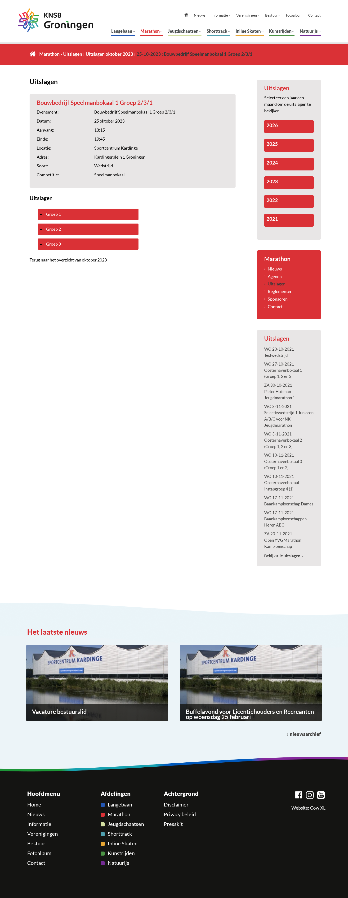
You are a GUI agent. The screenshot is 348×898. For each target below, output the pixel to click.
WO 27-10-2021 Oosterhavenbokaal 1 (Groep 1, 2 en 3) (283, 370)
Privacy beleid (180, 814)
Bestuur (271, 15)
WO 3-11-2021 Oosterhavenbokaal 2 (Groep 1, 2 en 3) (283, 440)
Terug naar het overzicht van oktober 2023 (68, 259)
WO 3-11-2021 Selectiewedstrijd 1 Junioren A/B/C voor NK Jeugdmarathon (288, 415)
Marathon (150, 31)
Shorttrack (217, 31)
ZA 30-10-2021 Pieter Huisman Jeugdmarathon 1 (279, 391)
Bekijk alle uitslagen (282, 556)
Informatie (219, 15)
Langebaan (121, 31)
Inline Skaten (248, 31)
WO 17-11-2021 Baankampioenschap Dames (288, 500)
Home (33, 53)
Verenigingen (246, 15)
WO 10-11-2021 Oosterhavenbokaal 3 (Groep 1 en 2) (283, 461)
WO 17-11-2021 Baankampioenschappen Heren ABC (285, 518)
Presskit (173, 824)
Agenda (275, 276)
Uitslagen (72, 53)
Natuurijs (309, 31)
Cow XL (318, 808)
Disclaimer (176, 804)
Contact (314, 15)
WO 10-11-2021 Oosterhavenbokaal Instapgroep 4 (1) (281, 482)
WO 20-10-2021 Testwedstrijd (279, 352)
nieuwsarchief (305, 734)
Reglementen (280, 291)
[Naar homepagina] (55, 20)
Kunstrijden (280, 31)
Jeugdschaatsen (183, 31)
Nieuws (199, 15)
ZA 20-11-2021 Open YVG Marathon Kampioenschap (282, 540)
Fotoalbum (294, 15)
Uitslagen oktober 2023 (109, 53)
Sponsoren (278, 299)
